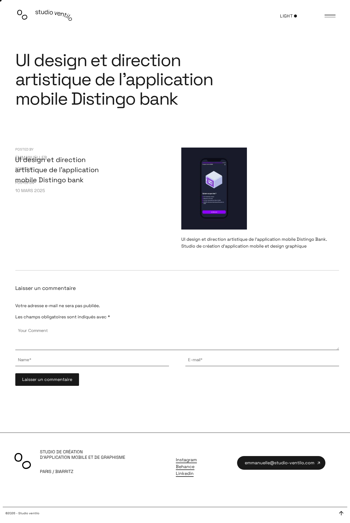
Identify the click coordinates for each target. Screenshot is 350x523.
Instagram (186, 460)
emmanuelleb (31, 157)
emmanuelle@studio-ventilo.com (279, 463)
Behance (185, 466)
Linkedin (185, 473)
